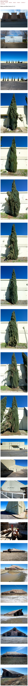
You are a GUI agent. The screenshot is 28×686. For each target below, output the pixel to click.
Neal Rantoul (4, 1)
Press (18, 2)
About (14, 2)
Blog (6, 2)
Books (10, 2)
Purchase (3, 4)
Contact (23, 2)
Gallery (2, 2)
